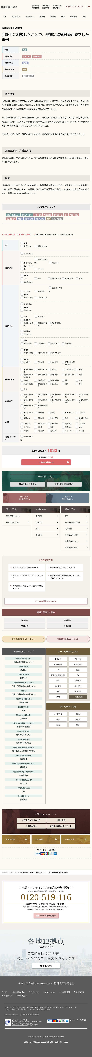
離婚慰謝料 (58, 664)
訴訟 (66, 380)
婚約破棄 (54, 362)
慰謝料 (42, 16)
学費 (66, 418)
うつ (66, 215)
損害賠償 (41, 431)
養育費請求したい (72, 541)
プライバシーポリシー (11, 1014)
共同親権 (68, 528)
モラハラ (41, 269)
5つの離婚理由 (45, 601)
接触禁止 (27, 423)
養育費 (53, 16)
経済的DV (55, 263)
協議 (80, 369)
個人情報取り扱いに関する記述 (29, 1014)
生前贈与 (27, 427)
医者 (77, 725)
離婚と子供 (70, 509)
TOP (4, 16)
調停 (80, 380)
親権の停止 (28, 304)
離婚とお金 (41, 509)
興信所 (53, 431)
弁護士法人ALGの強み (31, 820)
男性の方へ (16, 16)
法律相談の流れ (19, 992)
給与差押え (55, 380)
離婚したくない (27, 215)
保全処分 (54, 369)
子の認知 (68, 343)
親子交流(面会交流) (72, 522)
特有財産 (82, 423)
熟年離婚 (41, 362)
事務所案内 (56, 8)
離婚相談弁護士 (59, 1036)
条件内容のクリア (45, 457)
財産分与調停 (28, 384)
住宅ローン (28, 334)
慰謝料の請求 (40, 219)
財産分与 (27, 331)
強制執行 (54, 374)
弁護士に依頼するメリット (61, 826)
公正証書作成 (70, 369)
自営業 (58, 725)
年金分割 (27, 362)
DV (25, 269)
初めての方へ (36, 6)
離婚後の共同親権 (72, 535)
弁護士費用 (35, 8)
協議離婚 (24, 620)
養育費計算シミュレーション (23, 639)
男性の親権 (28, 343)
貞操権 (26, 307)
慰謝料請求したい (13, 516)
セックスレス (28, 253)
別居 (84, 16)
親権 (63, 16)
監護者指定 (41, 343)
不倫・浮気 (27, 56)
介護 (71, 215)
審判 (80, 384)
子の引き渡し (56, 343)
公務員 (78, 714)
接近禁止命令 (42, 423)
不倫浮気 (41, 412)
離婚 (24, 50)
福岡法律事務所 (28, 76)
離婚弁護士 (27, 484)
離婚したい (15, 215)
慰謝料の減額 (29, 219)
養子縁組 (54, 384)
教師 (58, 719)
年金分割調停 (42, 374)
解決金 (40, 427)
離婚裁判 (67, 626)
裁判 (66, 384)
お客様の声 (8, 995)
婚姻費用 (73, 16)
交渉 (24, 69)
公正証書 (27, 291)
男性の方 (78, 659)
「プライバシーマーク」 (19, 1025)
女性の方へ (30, 16)
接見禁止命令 (70, 374)
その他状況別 (78, 697)
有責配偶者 (37, 56)
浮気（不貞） (12, 509)
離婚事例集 (46, 8)
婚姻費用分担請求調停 (28, 375)
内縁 (58, 691)
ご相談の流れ (31, 826)
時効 (80, 374)
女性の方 (58, 659)
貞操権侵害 (28, 310)
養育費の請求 (56, 353)
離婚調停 (67, 620)
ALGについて (57, 6)
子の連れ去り (11, 219)
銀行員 (78, 719)
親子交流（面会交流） (70, 363)
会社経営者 (58, 714)
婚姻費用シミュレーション (68, 639)
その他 (26, 275)
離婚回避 (41, 316)
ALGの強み (46, 6)
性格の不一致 (58, 215)
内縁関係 (41, 291)
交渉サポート (42, 369)
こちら (52, 909)
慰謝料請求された (13, 522)
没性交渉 (54, 423)
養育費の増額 (28, 353)
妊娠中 (58, 697)
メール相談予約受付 (47, 915)
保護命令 (27, 418)
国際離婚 (41, 418)
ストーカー (69, 431)
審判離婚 (24, 626)
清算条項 (68, 423)
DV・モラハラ (29, 266)
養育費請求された (72, 547)
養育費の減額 (42, 353)
